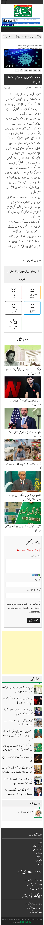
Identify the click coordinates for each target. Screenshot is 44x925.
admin (37, 87)
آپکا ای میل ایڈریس (33, 590)
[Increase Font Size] (9, 88)
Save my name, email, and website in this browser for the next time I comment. (23, 608)
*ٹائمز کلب (38, 860)
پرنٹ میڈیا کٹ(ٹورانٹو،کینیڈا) (33, 880)
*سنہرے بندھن (37, 849)
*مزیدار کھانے (38, 853)
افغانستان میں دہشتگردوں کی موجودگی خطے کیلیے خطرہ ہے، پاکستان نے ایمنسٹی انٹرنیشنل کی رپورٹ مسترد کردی (17, 735)
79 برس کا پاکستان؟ (20, 36)
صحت (24, 260)
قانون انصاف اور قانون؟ (25, 812)
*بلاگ (40, 864)
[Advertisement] (22, 652)
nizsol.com (25, 922)
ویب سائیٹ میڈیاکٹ (36, 888)
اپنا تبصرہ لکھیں (35, 556)
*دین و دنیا (39, 842)
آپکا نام (37, 579)
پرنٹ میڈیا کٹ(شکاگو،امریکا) (34, 884)
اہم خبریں (30, 260)
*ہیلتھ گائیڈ (39, 857)
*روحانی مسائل (37, 846)
